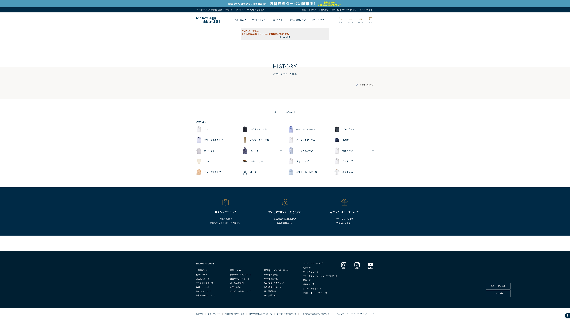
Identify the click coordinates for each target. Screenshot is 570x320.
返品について (236, 270)
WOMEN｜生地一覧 (272, 287)
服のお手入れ (270, 295)
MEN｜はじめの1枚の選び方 (276, 270)
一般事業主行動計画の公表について (315, 314)
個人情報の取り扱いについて (260, 314)
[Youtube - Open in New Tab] (370, 265)
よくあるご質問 (237, 283)
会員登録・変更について (240, 274)
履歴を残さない (367, 85)
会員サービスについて (239, 279)
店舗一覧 (335, 10)
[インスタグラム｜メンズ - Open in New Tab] (343, 265)
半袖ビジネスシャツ (213, 140)
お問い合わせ (236, 287)
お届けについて (202, 287)
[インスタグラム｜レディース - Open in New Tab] (357, 265)
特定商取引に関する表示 (234, 314)
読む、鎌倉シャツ (298, 20)
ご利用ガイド (202, 270)
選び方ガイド (278, 20)
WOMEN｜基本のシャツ (274, 283)
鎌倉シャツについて (310, 10)
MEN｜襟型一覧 (271, 279)
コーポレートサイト (311, 263)
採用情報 (307, 284)
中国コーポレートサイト (313, 293)
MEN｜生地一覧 (271, 274)
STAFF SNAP (318, 20)
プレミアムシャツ (304, 150)
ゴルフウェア (348, 129)
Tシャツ (208, 161)
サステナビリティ (349, 10)
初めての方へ (202, 274)
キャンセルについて (204, 283)
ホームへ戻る (285, 37)
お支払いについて (203, 291)
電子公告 (307, 268)
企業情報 (324, 10)
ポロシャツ (209, 150)
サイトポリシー (214, 314)
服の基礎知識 (270, 291)
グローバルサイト (367, 10)
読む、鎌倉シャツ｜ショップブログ (318, 276)
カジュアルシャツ (212, 172)
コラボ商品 (347, 172)
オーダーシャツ (258, 20)
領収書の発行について (205, 295)
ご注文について (202, 279)
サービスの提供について (240, 291)
